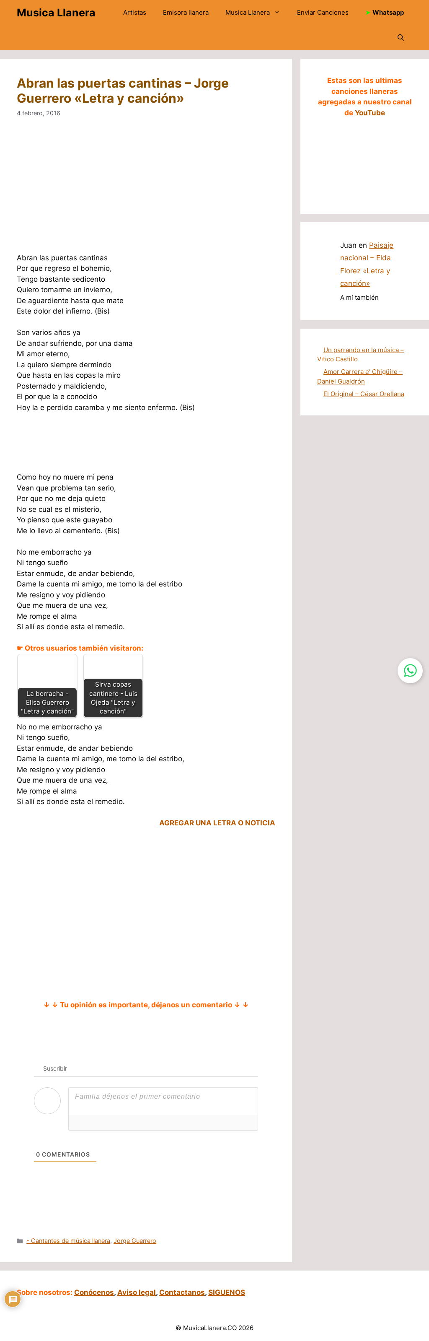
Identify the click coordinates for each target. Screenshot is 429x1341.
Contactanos (182, 1292)
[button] (400, 37)
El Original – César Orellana (363, 394)
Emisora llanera (186, 12)
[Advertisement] (146, 190)
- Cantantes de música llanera (68, 1240)
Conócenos (94, 1292)
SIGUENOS (226, 1292)
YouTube (370, 113)
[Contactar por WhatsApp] (410, 670)
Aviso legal (136, 1292)
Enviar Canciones (323, 12)
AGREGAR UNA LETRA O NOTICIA (217, 823)
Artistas (134, 12)
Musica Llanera (56, 12)
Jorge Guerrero (135, 1240)
